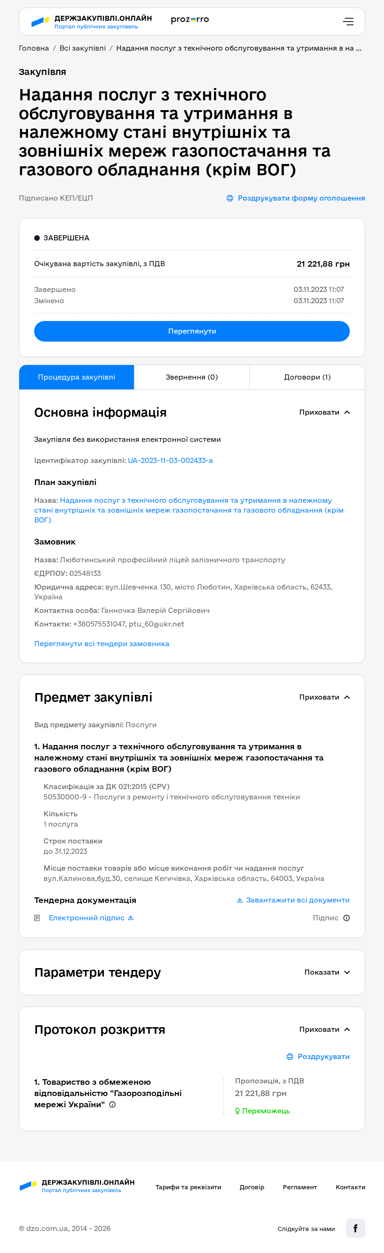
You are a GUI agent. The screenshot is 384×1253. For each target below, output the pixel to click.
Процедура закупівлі (76, 377)
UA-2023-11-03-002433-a (170, 460)
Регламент (300, 1187)
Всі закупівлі (82, 48)
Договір (252, 1187)
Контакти (350, 1187)
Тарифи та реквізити (188, 1187)
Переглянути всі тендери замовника (102, 644)
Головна (34, 48)
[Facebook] (355, 1228)
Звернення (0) (192, 377)
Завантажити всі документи (298, 900)
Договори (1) (307, 377)
